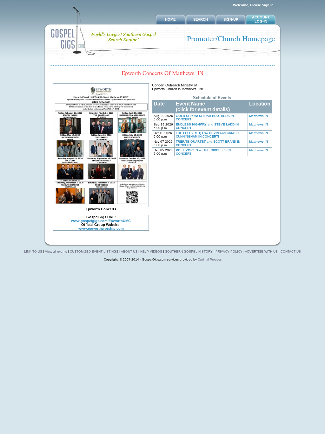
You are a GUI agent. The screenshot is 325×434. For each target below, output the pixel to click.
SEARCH (200, 19)
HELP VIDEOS (151, 251)
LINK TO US (33, 251)
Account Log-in (261, 19)
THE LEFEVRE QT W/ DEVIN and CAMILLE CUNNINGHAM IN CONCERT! (208, 134)
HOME (170, 19)
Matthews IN (258, 116)
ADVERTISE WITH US (261, 251)
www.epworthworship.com (101, 228)
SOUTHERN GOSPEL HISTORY (189, 251)
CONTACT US (291, 251)
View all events (56, 251)
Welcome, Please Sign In (253, 5)
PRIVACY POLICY (229, 251)
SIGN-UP (230, 19)
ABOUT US (129, 251)
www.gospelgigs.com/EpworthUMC (101, 221)
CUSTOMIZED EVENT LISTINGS (94, 251)
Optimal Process (210, 259)
